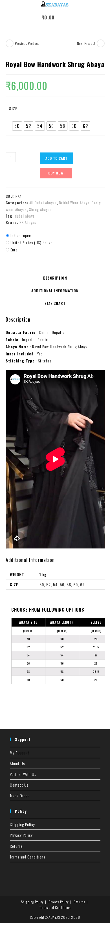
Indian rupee (20, 235)
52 (48, 584)
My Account (19, 752)
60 (75, 584)
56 (62, 584)
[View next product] (101, 43)
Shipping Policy (22, 824)
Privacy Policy (21, 835)
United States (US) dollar (31, 242)
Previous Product (27, 43)
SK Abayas (27, 222)
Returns (16, 846)
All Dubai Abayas (43, 202)
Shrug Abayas (40, 209)
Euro (13, 250)
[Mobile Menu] (60, 17)
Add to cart (56, 158)
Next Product (86, 43)
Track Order (19, 795)
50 (41, 584)
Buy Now (55, 173)
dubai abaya (25, 216)
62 (82, 584)
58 (69, 584)
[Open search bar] (71, 18)
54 (55, 584)
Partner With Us (23, 774)
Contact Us (19, 785)
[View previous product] (10, 43)
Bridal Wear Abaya (74, 202)
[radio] (17, 126)
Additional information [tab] (55, 290)
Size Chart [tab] (55, 303)
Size (13, 108)
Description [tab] (55, 278)
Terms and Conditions (27, 857)
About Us (17, 763)
